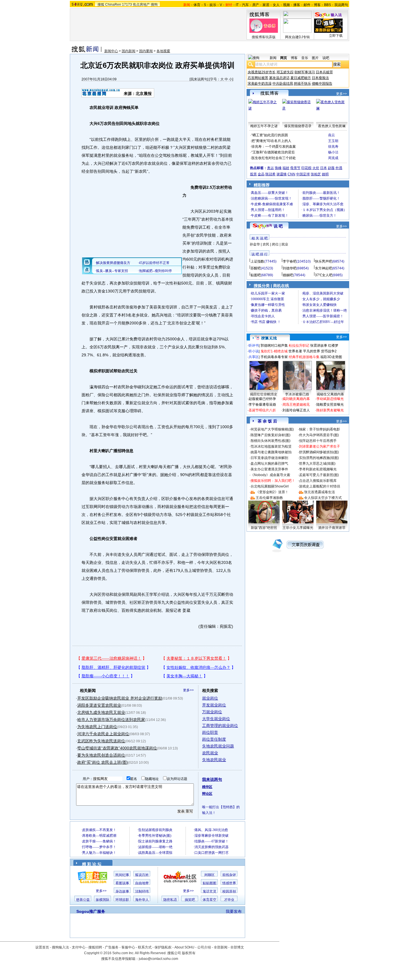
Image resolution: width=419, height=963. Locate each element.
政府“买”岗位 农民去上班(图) (102, 762)
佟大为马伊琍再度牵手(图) (319, 435)
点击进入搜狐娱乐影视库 (318, 481)
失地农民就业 (214, 759)
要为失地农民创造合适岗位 (101, 755)
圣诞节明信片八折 (262, 410)
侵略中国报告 (322, 84)
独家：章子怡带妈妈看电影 (319, 429)
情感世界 (229, 883)
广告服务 (112, 947)
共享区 (254, 357)
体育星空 (209, 900)
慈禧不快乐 (302, 84)
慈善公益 (83, 900)
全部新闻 (220, 947)
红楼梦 (333, 346)
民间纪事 (122, 875)
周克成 (333, 158)
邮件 (307, 5)
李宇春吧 (289, 261)
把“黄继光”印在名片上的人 (271, 141)
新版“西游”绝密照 (264, 528)
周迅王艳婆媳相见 (296, 405)
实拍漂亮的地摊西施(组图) (319, 458)
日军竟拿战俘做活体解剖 (269, 458)
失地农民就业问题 (218, 746)
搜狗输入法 (60, 947)
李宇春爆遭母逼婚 (262, 405)
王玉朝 (333, 141)
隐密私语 (170, 900)
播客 (296, 5)
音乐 (304, 58)
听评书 (254, 346)
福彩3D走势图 (331, 357)
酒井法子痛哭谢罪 (331, 528)
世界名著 (295, 351)
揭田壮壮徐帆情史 (263, 394)
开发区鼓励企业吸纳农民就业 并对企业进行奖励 (119, 698)
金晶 (261, 174)
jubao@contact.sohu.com (158, 959)
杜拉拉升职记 (299, 346)
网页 (283, 58)
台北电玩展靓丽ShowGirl (270, 486)
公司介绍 (204, 947)
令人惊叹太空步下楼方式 (323, 498)
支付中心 (79, 947)
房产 (255, 5)
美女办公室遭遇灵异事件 (269, 469)
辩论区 (207, 794)
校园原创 (229, 891)
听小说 (254, 351)
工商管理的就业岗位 (220, 725)
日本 (323, 168)
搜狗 (154, 5)
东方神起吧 (323, 268)
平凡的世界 (311, 351)
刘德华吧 (289, 268)
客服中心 (128, 947)
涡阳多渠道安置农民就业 (99, 705)
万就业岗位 (212, 712)
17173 (127, 5)
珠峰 (278, 168)
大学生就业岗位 (216, 718)
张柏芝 (316, 174)
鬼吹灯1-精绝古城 (274, 351)
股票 (253, 174)
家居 (266, 5)
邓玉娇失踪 (285, 72)
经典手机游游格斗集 (304, 357)
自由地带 (142, 883)
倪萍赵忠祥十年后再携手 (318, 441)
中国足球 (303, 174)
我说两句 (341, 5)
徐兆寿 (333, 147)
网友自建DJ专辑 (297, 37)
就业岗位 (210, 698)
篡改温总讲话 (279, 78)
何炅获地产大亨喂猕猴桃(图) (272, 429)
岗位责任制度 (214, 739)
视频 (286, 5)
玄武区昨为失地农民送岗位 (101, 741)
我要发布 (234, 911)
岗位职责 (210, 732)
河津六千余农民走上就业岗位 (103, 734)
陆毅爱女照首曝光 (330, 405)
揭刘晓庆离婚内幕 (296, 399)
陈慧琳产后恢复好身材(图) (270, 435)
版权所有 (189, 953)
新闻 (273, 58)
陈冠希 (270, 174)
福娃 (285, 168)
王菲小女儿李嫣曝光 (297, 528)
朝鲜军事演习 (304, 72)
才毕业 (229, 900)
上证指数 (257, 261)
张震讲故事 (318, 346)
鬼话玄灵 (209, 891)
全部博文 (237, 947)
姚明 (325, 174)
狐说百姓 (142, 875)
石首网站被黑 (258, 78)
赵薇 (331, 168)
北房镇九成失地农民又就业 (101, 712)
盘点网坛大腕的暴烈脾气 (269, 464)
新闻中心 (111, 51)
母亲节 (295, 168)
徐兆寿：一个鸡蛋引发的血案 (273, 147)
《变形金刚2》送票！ (272, 492)
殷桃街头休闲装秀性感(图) (270, 441)
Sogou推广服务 (90, 911)
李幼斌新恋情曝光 (330, 399)
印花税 (306, 168)
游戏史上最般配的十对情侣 (319, 486)
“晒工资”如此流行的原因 (269, 135)
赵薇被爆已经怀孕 (262, 399)
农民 (266, 244)
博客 (317, 5)
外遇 (338, 168)
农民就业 (210, 753)
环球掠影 (122, 900)
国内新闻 (128, 51)
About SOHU (184, 947)
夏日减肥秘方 (300, 78)
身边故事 (122, 891)
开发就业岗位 (214, 705)
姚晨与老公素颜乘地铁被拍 (271, 452)
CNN (291, 174)
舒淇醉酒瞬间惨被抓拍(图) (319, 452)
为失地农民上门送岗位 (97, 726)
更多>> (188, 690)
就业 (284, 244)
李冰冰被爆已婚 (297, 394)
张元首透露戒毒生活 (319, 492)
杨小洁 (333, 152)
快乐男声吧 (323, 261)
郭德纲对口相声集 (274, 346)
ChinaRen (113, 5)
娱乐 (213, 5)
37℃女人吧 (323, 275)
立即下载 (336, 36)
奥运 (270, 168)
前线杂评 (229, 875)
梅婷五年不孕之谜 (264, 126)
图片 (315, 58)
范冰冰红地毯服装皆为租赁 (271, 446)
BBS (327, 5)
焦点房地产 (141, 5)
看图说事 (122, 883)
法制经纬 (142, 891)
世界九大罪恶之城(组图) (317, 464)
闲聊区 (209, 875)
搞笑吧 (190, 900)
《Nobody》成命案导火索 (270, 475)
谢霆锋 (281, 174)
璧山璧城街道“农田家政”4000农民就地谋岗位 (117, 748)
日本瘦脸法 (320, 78)
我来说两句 (199, 79)
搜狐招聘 (95, 947)
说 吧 (278, 226)
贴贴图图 (209, 883)
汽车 (245, 5)
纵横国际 (102, 900)
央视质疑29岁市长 (262, 72)
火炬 (315, 168)
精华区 (207, 787)
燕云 (331, 135)
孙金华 (255, 244)
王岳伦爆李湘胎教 (269, 498)
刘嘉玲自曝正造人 (296, 410)
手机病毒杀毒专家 (274, 357)
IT (237, 5)
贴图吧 (256, 275)
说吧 (325, 58)
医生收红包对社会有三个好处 (273, 158)
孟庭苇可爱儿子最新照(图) (319, 475)
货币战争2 (329, 351)
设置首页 (42, 947)
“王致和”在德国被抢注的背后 (273, 152)
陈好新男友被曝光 (330, 410)
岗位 (275, 244)
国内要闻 (146, 51)
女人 (276, 5)
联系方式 (145, 947)
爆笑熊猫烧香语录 (298, 126)
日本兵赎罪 (324, 72)
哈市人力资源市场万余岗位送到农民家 (111, 719)
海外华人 (142, 900)
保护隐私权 (163, 947)
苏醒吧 (256, 268)
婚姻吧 (288, 275)
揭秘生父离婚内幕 (330, 394)
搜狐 (100, 5)
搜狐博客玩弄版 (264, 37)
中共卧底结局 (282, 84)
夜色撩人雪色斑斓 (331, 126)
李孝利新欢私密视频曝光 (318, 469)
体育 (197, 5)
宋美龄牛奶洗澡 (260, 84)
